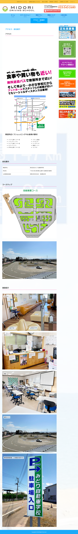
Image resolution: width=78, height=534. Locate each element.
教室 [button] (5, 374)
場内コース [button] (7, 417)
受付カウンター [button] (8, 335)
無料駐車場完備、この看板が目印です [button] (13, 457)
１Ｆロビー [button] (7, 296)
